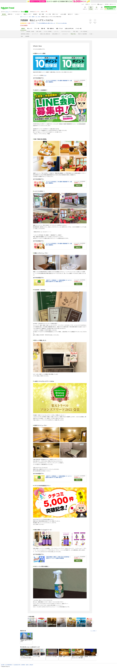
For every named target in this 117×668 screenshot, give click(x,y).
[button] (32, 633)
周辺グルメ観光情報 (82, 33)
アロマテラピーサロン (66, 31)
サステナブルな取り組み (62, 23)
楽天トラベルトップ (24, 16)
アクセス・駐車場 (47, 31)
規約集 (27, 664)
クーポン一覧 (78, 28)
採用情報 (23, 664)
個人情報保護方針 (9, 664)
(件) (32, 23)
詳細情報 (27, 36)
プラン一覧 (36, 28)
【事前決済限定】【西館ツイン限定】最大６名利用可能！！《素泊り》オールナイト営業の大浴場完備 (58, 557)
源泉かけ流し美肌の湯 (45, 33)
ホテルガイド (65, 33)
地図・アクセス (59, 28)
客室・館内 (38, 31)
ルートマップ (35, 33)
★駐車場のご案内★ (25, 33)
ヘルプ (82, 4)
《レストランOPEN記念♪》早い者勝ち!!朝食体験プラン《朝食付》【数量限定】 (59, 81)
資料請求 (31, 664)
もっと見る (93, 630)
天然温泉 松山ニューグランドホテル (36, 20)
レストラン (56, 31)
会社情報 (2, 664)
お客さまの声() (69, 28)
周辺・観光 (75, 31)
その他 (90, 33)
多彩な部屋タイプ (56, 33)
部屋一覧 (43, 28)
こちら (44, 75)
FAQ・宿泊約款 (84, 31)
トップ (22, 31)
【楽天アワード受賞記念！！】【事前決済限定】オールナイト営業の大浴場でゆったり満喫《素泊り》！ (59, 280)
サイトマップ (93, 4)
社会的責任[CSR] (17, 664)
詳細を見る (78, 84)
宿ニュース (29, 28)
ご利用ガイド (87, 4)
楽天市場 (106, 4)
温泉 (22, 36)
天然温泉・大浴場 (30, 31)
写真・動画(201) (50, 28)
